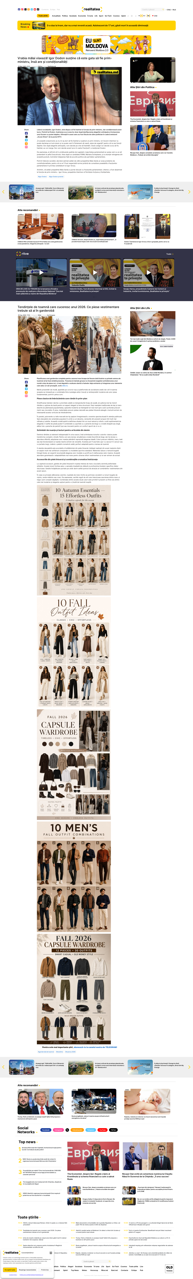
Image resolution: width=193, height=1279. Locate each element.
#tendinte (59, 1052)
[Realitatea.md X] (25, 9)
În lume (90, 16)
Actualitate (56, 16)
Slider (39, 315)
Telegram (26, 140)
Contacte (45, 10)
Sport (101, 16)
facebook (19, 9)
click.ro (65, 386)
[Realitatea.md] (169, 1268)
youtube (35, 9)
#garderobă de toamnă (46, 1052)
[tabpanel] (41, 277)
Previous (1, 190)
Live (155, 16)
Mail (26, 147)
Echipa (52, 10)
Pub (58, 10)
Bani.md (114, 1270)
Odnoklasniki (26, 143)
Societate (73, 16)
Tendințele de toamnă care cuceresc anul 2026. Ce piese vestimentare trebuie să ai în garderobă (68, 308)
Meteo (84, 1270)
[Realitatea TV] (148, 16)
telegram (32, 9)
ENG (169, 10)
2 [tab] (96, 297)
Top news (27, 1142)
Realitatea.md (52, 66)
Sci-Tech (108, 16)
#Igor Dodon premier (56, 176)
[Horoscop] (128, 16)
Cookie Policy (13, 1274)
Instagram (58, 1130)
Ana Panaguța (51, 315)
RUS (174, 10)
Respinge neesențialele (27, 1270)
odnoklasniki (28, 9)
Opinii (123, 16)
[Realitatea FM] (142, 16)
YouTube (102, 1130)
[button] (51, 1253)
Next (191, 190)
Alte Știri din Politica (142, 87)
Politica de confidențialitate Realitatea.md (31, 1274)
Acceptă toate (10, 1270)
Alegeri (70, 1266)
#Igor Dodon (42, 176)
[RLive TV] (23, 254)
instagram (22, 9)
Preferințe (45, 1270)
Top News (75, 1270)
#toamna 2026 (70, 1052)
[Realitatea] (104, 9)
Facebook (26, 133)
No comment (55, 1270)
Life (96, 16)
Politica (65, 16)
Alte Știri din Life (140, 308)
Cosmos (116, 16)
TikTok (113, 1130)
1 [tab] (94, 297)
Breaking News (25, 25)
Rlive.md (104, 1270)
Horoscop (94, 1270)
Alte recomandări (28, 210)
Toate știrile (43, 16)
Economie (82, 16)
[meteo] (135, 16)
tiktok (38, 9)
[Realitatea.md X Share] (26, 137)
